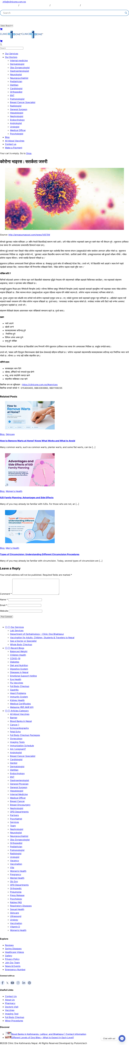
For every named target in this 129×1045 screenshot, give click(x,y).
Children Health (18, 655)
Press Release (17, 895)
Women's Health (14, 491)
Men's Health (12, 548)
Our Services (11, 53)
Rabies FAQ (16, 902)
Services (14, 822)
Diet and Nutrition (19, 665)
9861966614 (33, 20)
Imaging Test (11, 1013)
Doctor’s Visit (11, 1006)
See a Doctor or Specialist (23, 641)
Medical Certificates (20, 703)
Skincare (10, 434)
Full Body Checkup (19, 686)
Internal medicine (19, 60)
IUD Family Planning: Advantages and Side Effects (27, 497)
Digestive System (19, 669)
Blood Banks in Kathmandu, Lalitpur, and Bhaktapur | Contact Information (48, 1034)
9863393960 (27, 5)
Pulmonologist (17, 99)
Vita (12, 867)
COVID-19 (15, 658)
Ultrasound (15, 916)
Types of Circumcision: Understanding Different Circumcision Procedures (39, 554)
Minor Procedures (14, 1020)
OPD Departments (19, 811)
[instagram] (18, 983)
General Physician (19, 784)
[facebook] (2, 983)
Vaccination (16, 864)
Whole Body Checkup (21, 644)
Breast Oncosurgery (20, 804)
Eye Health (15, 679)
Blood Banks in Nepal (21, 721)
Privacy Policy (12, 959)
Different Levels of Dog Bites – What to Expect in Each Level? (42, 1037)
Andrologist (16, 123)
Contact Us (11, 996)
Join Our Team (12, 962)
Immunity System (19, 696)
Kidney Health (17, 700)
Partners (14, 815)
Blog (7, 137)
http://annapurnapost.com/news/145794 (29, 234)
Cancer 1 (14, 724)
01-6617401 (43, 5)
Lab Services (16, 630)
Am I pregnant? (18, 749)
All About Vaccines (14, 140)
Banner (13, 717)
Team (13, 825)
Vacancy (14, 860)
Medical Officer (18, 130)
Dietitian (14, 85)
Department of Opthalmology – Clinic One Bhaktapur (37, 634)
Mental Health (17, 878)
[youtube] (12, 983)
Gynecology (16, 738)
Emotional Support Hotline (23, 676)
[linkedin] (23, 983)
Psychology (16, 899)
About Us (10, 999)
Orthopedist (16, 92)
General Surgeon (18, 109)
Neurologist (16, 74)
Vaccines (9, 1010)
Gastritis (14, 689)
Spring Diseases (13, 948)
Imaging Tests (17, 742)
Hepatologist (16, 112)
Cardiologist (16, 88)
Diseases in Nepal (19, 672)
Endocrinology (17, 120)
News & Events (12, 966)
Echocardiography (19, 728)
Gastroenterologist (19, 71)
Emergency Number (15, 969)
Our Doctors (11, 57)
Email (3, 605)
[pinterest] (29, 983)
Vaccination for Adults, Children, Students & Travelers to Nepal (42, 637)
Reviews (9, 945)
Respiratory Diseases (21, 905)
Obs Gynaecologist (20, 67)
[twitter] (7, 982)
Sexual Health (17, 909)
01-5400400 (10, 5)
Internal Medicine (19, 794)
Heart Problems (18, 693)
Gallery (8, 955)
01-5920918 (73, 5)
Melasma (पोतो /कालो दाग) (22, 707)
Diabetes (14, 662)
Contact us (10, 144)
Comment (6, 594)
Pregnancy (15, 874)
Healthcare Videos (14, 952)
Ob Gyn (14, 881)
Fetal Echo (15, 731)
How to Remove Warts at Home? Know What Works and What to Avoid (37, 440)
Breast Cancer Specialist (22, 102)
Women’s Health (18, 871)
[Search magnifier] (126, 13)
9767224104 (87, 5)
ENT (12, 95)
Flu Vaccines (16, 682)
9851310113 (57, 5)
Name (4, 599)
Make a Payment (13, 147)
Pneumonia (15, 892)
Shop (28, 153)
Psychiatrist (16, 818)
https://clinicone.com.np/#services (40, 384)
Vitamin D (15, 926)
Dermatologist (17, 64)
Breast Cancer (17, 801)
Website (4, 611)
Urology (14, 919)
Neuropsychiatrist (19, 78)
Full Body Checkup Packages (25, 735)
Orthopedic (16, 888)
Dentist (13, 763)
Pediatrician (16, 81)
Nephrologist (16, 116)
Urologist (14, 126)
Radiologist (15, 106)
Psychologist (16, 133)
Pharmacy (10, 1003)
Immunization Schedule (22, 745)
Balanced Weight (18, 651)
